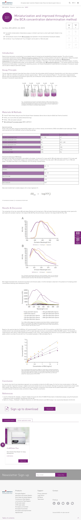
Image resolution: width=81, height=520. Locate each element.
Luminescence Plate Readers (23, 501)
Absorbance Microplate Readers (23, 495)
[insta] (68, 504)
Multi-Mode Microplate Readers (23, 497)
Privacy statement (42, 493)
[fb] (58, 504)
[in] (54, 504)
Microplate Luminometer (21, 507)
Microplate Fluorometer (21, 508)
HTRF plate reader (20, 505)
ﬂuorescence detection (53, 62)
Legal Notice (41, 495)
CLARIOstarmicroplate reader (14, 122)
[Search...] (69, 3)
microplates (27, 36)
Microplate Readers (20, 493)
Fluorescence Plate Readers (22, 499)
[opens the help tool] (3, 445)
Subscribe (61, 475)
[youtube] (63, 504)
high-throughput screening (31, 58)
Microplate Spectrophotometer (23, 510)
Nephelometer (19, 512)
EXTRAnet (40, 497)
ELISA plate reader (20, 503)
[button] (73, 3)
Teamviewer (41, 499)
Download (50, 409)
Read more (23, 461)
